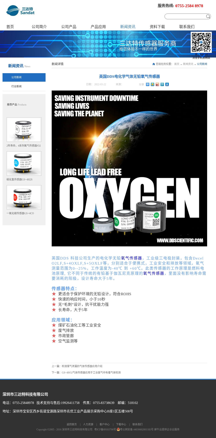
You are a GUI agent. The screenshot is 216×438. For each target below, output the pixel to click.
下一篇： (86, 372)
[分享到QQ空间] (152, 84)
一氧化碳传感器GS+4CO (20, 213)
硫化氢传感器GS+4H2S (19, 179)
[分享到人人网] (167, 84)
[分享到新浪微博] (157, 84)
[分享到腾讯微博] (162, 84)
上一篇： (77, 366)
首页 (10, 27)
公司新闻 (202, 64)
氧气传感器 (131, 258)
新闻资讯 (188, 64)
